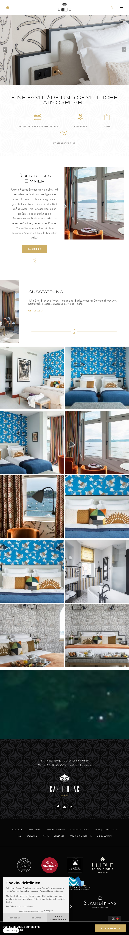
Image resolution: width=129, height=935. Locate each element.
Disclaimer (59, 836)
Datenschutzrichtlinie (81, 836)
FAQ (19, 836)
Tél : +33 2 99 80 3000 (52, 765)
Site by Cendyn (104, 836)
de (113, 918)
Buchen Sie (34, 249)
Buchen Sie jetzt (111, 928)
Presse (46, 836)
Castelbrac (31, 836)
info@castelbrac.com (80, 765)
